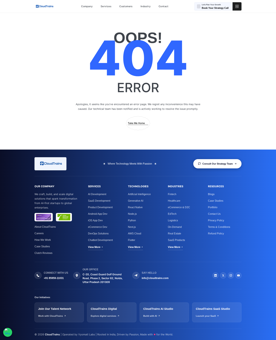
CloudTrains (52, 334)
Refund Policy (216, 233)
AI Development (97, 194)
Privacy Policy (216, 220)
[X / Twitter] (223, 275)
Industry (146, 6)
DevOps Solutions (98, 233)
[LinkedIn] (215, 275)
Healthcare (174, 200)
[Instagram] (231, 275)
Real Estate (174, 233)
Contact (164, 6)
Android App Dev (97, 213)
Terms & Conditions (219, 227)
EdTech (172, 213)
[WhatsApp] (7, 332)
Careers (39, 233)
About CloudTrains (45, 226)
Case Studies (42, 246)
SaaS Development (99, 200)
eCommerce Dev (97, 227)
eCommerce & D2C (179, 207)
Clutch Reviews (43, 253)
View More (94, 247)
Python (132, 220)
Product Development (100, 207)
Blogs (211, 194)
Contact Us (214, 213)
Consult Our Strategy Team (217, 163)
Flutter (131, 240)
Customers (126, 6)
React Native (135, 207)
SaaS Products (176, 240)
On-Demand (175, 227)
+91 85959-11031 (54, 278)
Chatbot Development (100, 240)
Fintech (172, 194)
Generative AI (135, 200)
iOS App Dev (95, 220)
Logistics (173, 220)
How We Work (42, 240)
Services (106, 6)
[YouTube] (238, 275)
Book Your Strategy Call (215, 8)
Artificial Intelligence (139, 194)
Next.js (132, 227)
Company (87, 6)
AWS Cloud (134, 233)
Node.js (132, 213)
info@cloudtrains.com (155, 278)
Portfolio (212, 207)
